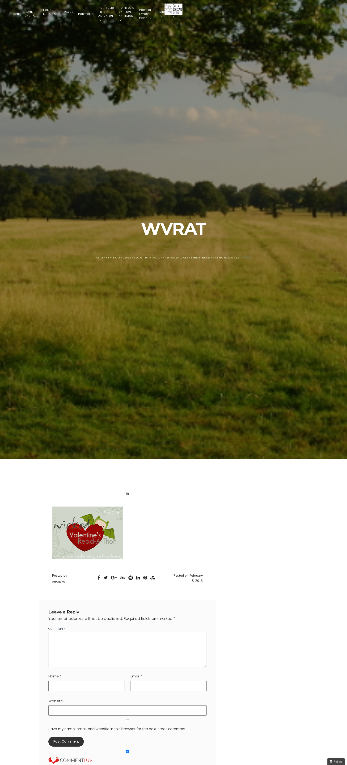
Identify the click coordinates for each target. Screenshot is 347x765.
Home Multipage (51, 12)
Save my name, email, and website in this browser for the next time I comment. (117, 728)
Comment (56, 629)
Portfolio (86, 14)
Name (55, 676)
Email (136, 676)
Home (16, 14)
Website (55, 700)
